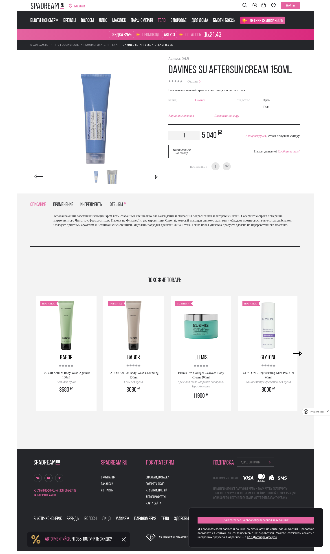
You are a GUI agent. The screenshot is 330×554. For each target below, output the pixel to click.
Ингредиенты (91, 204)
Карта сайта (153, 503)
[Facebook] (215, 166)
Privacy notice (317, 412)
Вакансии (107, 484)
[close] (328, 411)
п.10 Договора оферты (262, 537)
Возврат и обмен (155, 484)
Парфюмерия (142, 20)
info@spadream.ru (45, 495)
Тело (162, 20)
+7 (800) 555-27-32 (65, 491)
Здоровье (179, 20)
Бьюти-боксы (224, 20)
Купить (66, 402)
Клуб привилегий (156, 490)
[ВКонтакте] (227, 166)
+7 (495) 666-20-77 (44, 491)
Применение (63, 204)
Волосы (87, 20)
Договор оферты (156, 497)
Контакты (107, 490)
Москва (79, 5)
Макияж (119, 20)
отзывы (118, 204)
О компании (108, 477)
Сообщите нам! (289, 151)
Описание (38, 204)
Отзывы (193, 81)
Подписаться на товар (182, 151)
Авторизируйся (256, 136)
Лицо (103, 20)
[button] (244, 5)
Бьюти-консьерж (44, 20)
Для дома (199, 20)
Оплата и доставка (157, 477)
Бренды (69, 20)
